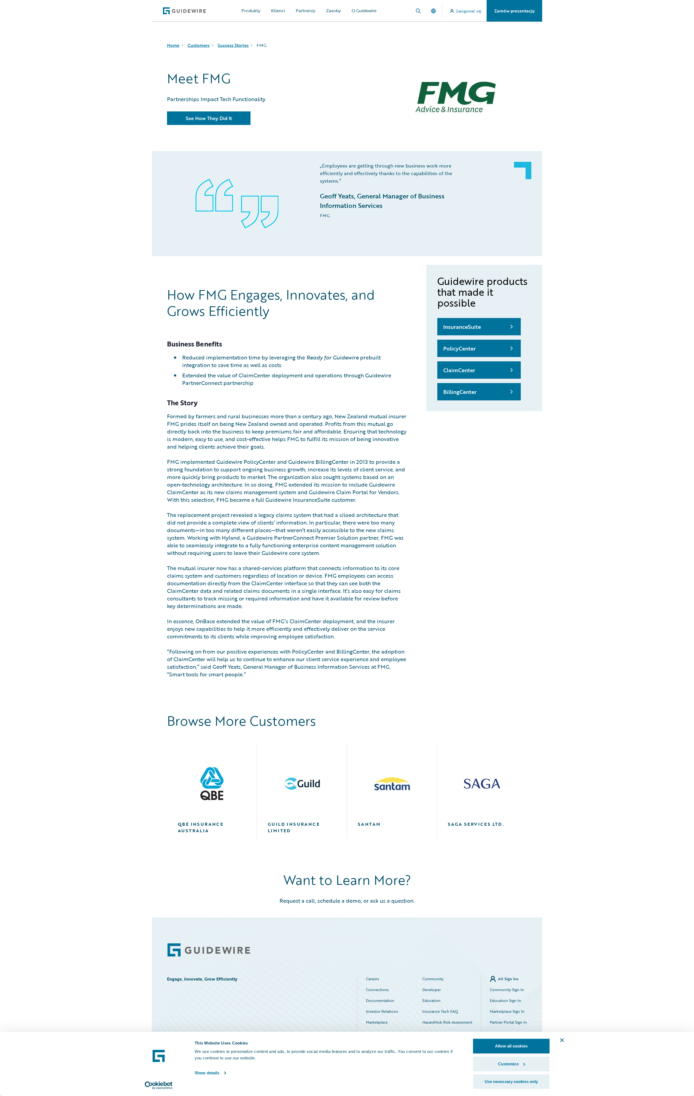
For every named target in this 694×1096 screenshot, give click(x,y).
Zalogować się (468, 11)
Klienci (278, 10)
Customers (199, 45)
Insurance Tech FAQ (440, 1011)
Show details (207, 1073)
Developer (431, 989)
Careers (372, 979)
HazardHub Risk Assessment (447, 1022)
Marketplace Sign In (507, 1011)
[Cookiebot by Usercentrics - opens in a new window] (158, 1085)
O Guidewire (364, 10)
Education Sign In (505, 1000)
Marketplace (377, 1022)
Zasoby (333, 10)
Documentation (380, 1000)
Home (173, 45)
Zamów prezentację (514, 11)
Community (433, 979)
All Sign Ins (508, 979)
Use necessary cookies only (511, 1081)
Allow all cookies (511, 1046)
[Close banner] (562, 1040)
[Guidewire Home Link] (208, 950)
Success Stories (233, 45)
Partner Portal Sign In (508, 1022)
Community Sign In (507, 989)
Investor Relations (382, 1011)
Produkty (251, 10)
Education (431, 1000)
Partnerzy (305, 10)
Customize (508, 1064)
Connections (377, 989)
